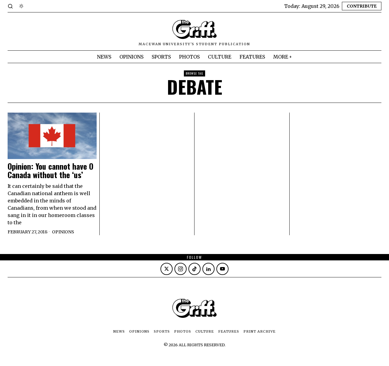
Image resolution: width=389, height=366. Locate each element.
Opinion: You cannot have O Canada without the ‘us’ (50, 170)
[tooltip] (166, 269)
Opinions (63, 232)
